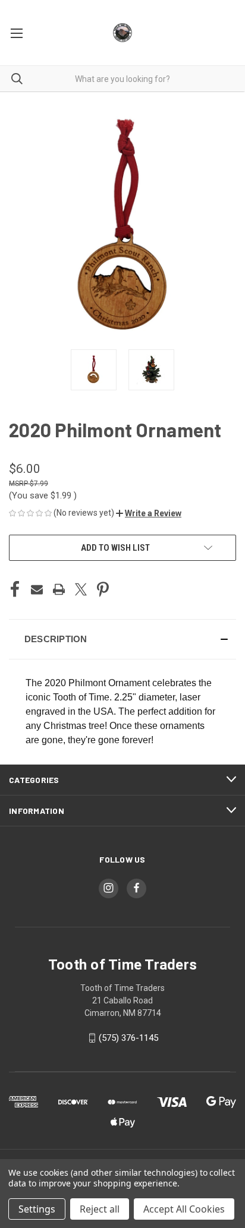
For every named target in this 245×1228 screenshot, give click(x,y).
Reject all (100, 1209)
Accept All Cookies (184, 1209)
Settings (36, 1209)
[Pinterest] (103, 589)
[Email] (37, 589)
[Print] (59, 589)
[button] (148, 513)
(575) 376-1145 (128, 1038)
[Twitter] (81, 589)
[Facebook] (15, 589)
